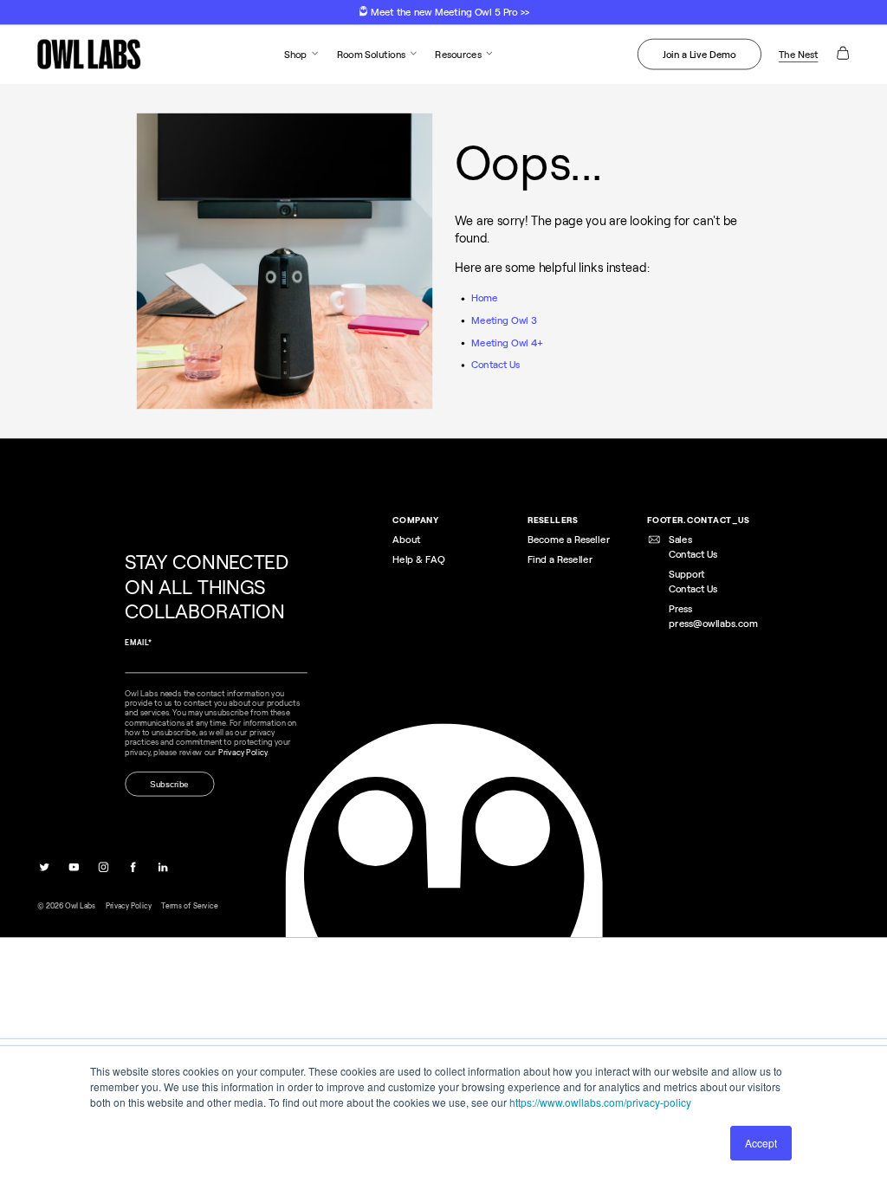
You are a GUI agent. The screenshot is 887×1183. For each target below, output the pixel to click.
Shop (295, 54)
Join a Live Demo (699, 54)
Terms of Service (189, 905)
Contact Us (495, 365)
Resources (458, 54)
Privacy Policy (129, 905)
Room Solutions (371, 54)
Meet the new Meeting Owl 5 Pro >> (448, 12)
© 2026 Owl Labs (66, 905)
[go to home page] (88, 54)
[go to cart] (842, 57)
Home (484, 298)
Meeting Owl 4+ (507, 342)
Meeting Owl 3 (504, 320)
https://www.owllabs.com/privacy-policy (600, 1102)
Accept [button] (761, 1142)
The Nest (799, 54)
